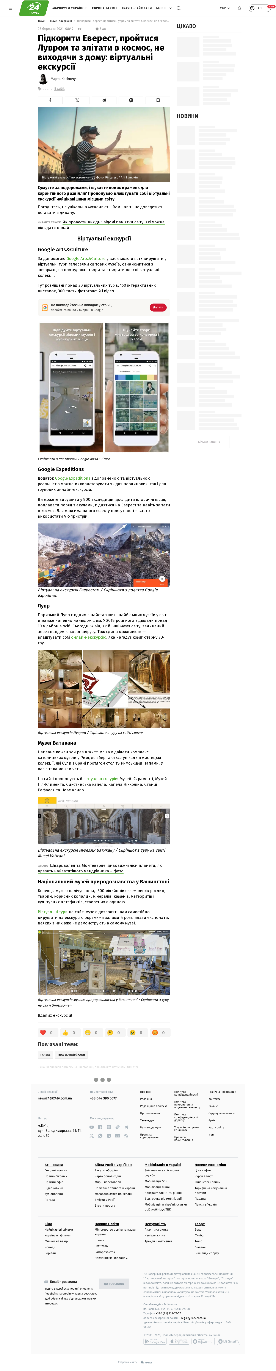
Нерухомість (155, 1224)
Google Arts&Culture (85, 258)
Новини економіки (210, 1165)
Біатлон (200, 1247)
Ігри (211, 1134)
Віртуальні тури (53, 911)
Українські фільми (58, 1235)
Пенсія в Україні (206, 1204)
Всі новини (54, 1165)
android (155, 1341)
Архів (212, 1120)
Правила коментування (183, 1139)
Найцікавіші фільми (59, 1229)
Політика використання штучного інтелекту (187, 1105)
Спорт (200, 1224)
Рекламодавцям (150, 1127)
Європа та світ (104, 8)
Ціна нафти (203, 1170)
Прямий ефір (54, 1182)
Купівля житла (155, 1235)
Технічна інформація (222, 1092)
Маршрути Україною (70, 8)
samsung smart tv (228, 1341)
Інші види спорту (207, 1253)
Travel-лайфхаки (137, 8)
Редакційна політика (154, 1106)
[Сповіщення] (239, 8)
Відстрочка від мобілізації (163, 1199)
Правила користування (149, 1136)
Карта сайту (216, 1127)
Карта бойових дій (108, 1176)
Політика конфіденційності (186, 1093)
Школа (99, 1240)
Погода (50, 1200)
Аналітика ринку (156, 1229)
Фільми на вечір (56, 1241)
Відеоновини (54, 1188)
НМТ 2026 (101, 1246)
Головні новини (56, 1170)
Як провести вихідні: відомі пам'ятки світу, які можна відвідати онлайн (101, 224)
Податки (201, 1199)
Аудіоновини (54, 1194)
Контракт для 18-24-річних (163, 1193)
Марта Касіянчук (64, 79)
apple (179, 1341)
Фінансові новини (208, 1182)
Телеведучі (147, 1120)
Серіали (50, 1253)
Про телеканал (150, 1113)
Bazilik (59, 89)
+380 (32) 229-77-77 (168, 1313)
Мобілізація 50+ (156, 1181)
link (92, 1127)
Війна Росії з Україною (113, 1165)
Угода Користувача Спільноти (186, 1129)
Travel (42, 21)
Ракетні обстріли (107, 1170)
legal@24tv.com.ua (193, 1318)
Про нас (145, 1092)
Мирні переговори (108, 1182)
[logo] (34, 8)
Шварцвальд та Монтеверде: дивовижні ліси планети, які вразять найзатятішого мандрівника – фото (100, 868)
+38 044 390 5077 (103, 1098)
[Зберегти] (158, 100)
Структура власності (222, 1113)
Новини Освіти (107, 1224)
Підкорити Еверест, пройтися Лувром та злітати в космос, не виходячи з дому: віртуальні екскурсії (123, 21)
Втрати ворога (105, 1205)
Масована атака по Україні (114, 1194)
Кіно (48, 1224)
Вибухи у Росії (104, 1200)
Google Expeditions (72, 478)
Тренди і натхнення (158, 1241)
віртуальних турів (100, 778)
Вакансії (214, 1106)
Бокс (198, 1229)
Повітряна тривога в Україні (115, 1188)
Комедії (50, 1247)
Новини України (56, 1176)
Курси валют (204, 1176)
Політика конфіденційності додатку (186, 1117)
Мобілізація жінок (157, 1187)
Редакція (146, 1099)
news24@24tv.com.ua (55, 1098)
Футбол (200, 1235)
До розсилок (114, 1284)
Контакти (215, 1099)
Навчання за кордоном (111, 1258)
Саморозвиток (105, 1252)
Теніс (198, 1241)
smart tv (203, 1341)
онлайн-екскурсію (88, 637)
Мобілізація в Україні (163, 1165)
